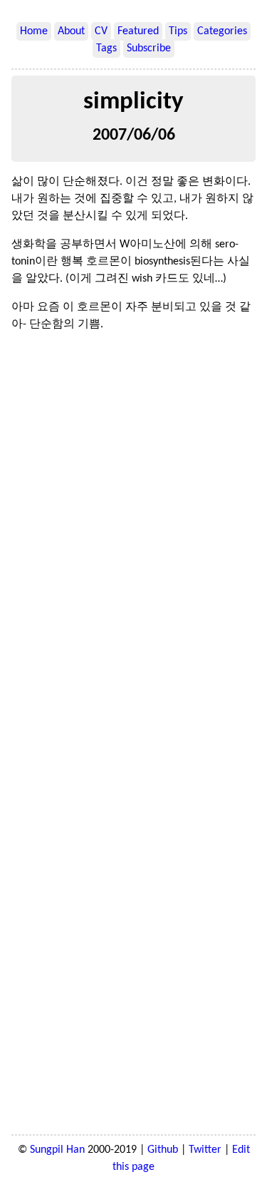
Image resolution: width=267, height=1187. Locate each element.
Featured (138, 31)
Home (34, 31)
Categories (222, 31)
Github (162, 1150)
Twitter (205, 1150)
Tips (178, 31)
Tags (106, 48)
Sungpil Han (57, 1150)
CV (101, 31)
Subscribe (149, 48)
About (71, 31)
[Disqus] (133, 539)
